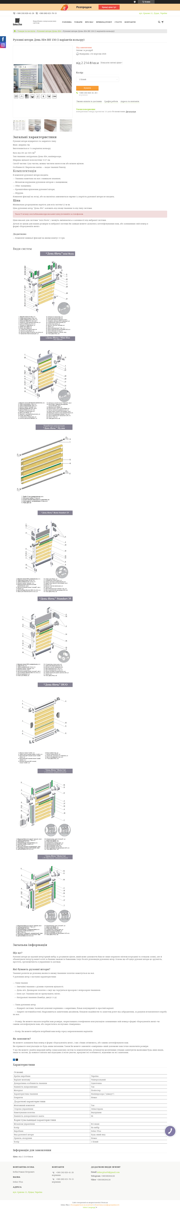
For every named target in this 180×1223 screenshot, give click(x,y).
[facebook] (14, 1060)
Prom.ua (104, 1202)
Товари (78, 22)
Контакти (130, 22)
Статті (118, 22)
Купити (87, 88)
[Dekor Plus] (22, 22)
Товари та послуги (26, 31)
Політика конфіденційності (107, 1205)
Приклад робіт (104, 22)
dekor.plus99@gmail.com (108, 1172)
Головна (67, 22)
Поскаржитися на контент (82, 1205)
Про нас (89, 22)
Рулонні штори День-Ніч (49, 31)
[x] (17, 1060)
